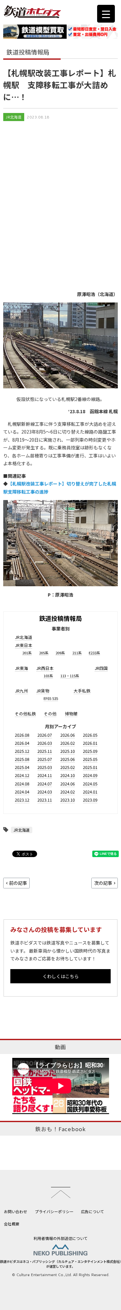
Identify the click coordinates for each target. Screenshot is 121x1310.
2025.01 (90, 767)
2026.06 (67, 735)
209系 (60, 652)
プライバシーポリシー (54, 1211)
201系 (27, 652)
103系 (48, 675)
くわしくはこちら (61, 976)
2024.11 (44, 775)
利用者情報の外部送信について (61, 1238)
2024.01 (90, 792)
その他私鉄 (25, 714)
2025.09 (90, 751)
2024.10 (67, 775)
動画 (60, 1047)
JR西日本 (45, 668)
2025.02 (67, 767)
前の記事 (18, 883)
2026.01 (90, 743)
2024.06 (67, 784)
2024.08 (22, 784)
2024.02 (67, 792)
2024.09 (90, 775)
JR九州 (21, 691)
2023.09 (90, 800)
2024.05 (90, 784)
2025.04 (22, 767)
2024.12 (22, 775)
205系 (43, 652)
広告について (92, 1211)
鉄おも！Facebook (60, 1129)
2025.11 (44, 751)
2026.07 (44, 735)
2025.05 (90, 759)
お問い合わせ (15, 1211)
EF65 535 (51, 698)
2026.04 (22, 743)
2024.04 (22, 792)
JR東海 (21, 668)
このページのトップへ (60, 1192)
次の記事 (103, 883)
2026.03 (44, 743)
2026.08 (22, 735)
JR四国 (101, 668)
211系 (77, 652)
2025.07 (44, 759)
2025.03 (44, 767)
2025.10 (67, 751)
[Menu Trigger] (106, 14)
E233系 (94, 652)
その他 (50, 714)
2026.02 (67, 743)
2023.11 (44, 800)
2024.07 (44, 784)
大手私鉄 (82, 691)
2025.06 (67, 759)
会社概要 (11, 1223)
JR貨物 (42, 691)
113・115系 (69, 675)
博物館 (71, 714)
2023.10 (67, 800)
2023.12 (22, 800)
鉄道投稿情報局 (60, 618)
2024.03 (44, 792)
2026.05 (90, 735)
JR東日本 (23, 645)
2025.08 (22, 759)
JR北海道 (14, 117)
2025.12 (22, 751)
